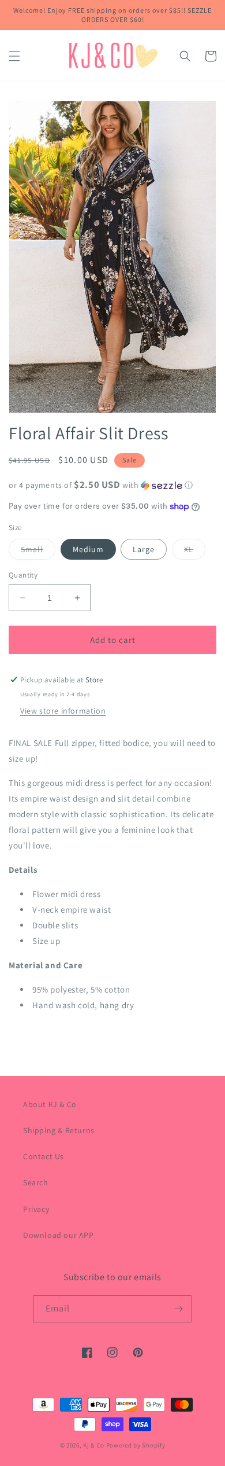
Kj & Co (94, 1445)
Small (38, 551)
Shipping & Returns (59, 1130)
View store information (63, 711)
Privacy (36, 1209)
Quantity (23, 575)
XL (194, 551)
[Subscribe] (178, 1308)
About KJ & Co (50, 1104)
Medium (88, 549)
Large (144, 549)
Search (35, 1182)
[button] (14, 56)
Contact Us (43, 1156)
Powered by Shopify (136, 1445)
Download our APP (58, 1235)
